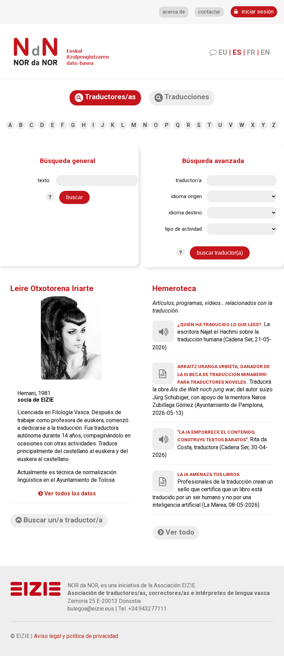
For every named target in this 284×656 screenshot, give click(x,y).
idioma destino (185, 213)
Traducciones (186, 97)
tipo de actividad (183, 229)
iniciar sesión (257, 11)
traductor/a (189, 181)
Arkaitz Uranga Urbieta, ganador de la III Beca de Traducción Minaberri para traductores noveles (223, 374)
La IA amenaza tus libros (208, 474)
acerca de (173, 12)
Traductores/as (109, 97)
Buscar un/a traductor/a (62, 520)
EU (223, 52)
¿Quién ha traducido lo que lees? (219, 324)
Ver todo (179, 532)
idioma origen (186, 196)
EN (265, 52)
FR (251, 52)
